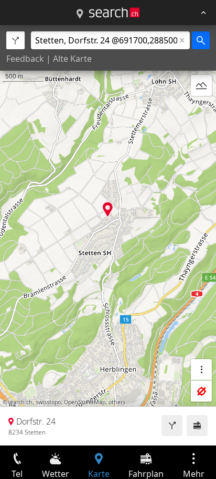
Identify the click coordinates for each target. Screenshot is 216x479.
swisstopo (48, 402)
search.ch (20, 402)
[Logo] (114, 12)
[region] (108, 235)
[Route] (171, 425)
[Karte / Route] (80, 14)
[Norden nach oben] (201, 110)
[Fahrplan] (197, 425)
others (117, 402)
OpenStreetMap (84, 402)
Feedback (25, 58)
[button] (108, 209)
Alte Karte (72, 58)
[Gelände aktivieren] (201, 85)
